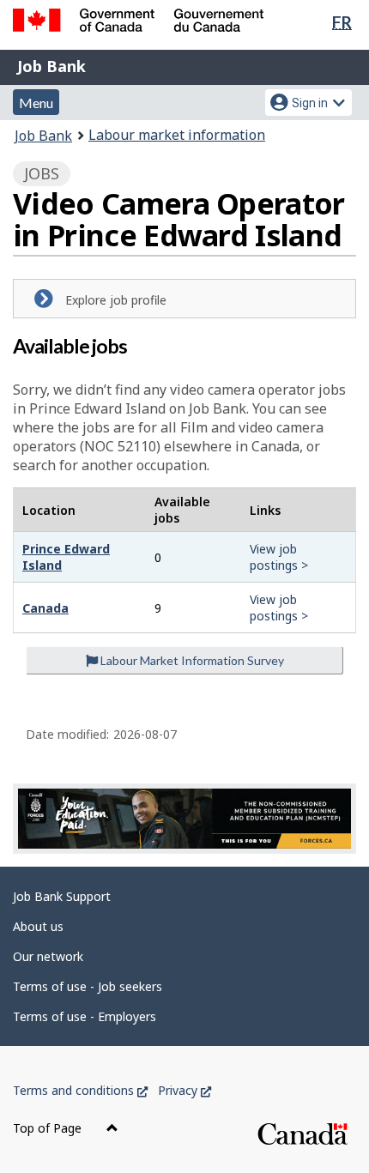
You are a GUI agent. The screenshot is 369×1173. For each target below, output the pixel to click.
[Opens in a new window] (184, 818)
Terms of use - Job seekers (87, 986)
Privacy (184, 1090)
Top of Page (49, 1128)
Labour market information (176, 134)
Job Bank (51, 66)
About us (38, 926)
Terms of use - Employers (84, 1016)
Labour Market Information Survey (191, 660)
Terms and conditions (80, 1090)
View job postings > (279, 557)
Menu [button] (36, 102)
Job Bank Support (62, 896)
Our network (48, 956)
